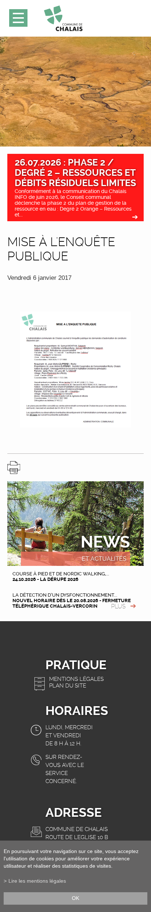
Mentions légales (76, 679)
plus (118, 606)
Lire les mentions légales (37, 881)
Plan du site (67, 685)
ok (75, 898)
